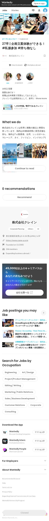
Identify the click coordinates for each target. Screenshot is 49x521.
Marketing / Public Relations (19, 392)
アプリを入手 (40, 432)
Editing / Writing (13, 385)
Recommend (24, 197)
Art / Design (28, 372)
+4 (38, 229)
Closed (24, 512)
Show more (41, 98)
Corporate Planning (17, 229)
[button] (25, 425)
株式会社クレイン (24, 222)
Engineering (11, 372)
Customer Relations (15, 405)
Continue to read (24, 168)
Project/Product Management (20, 379)
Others (30, 229)
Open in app (39, 3)
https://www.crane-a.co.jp (17, 240)
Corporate (35, 405)
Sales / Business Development (20, 398)
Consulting (10, 411)
